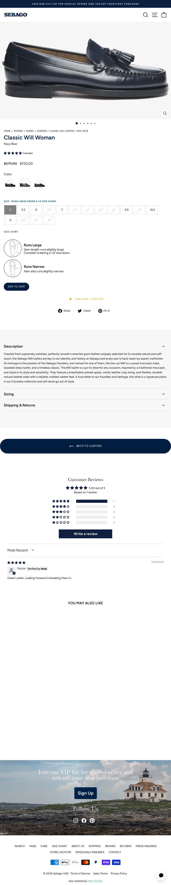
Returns (125, 846)
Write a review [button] (86, 534)
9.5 (126, 209)
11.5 (23, 220)
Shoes (29, 130)
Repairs (110, 846)
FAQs (32, 846)
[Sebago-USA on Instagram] (75, 820)
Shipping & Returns (19, 405)
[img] (16, 562)
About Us (77, 846)
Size (7, 201)
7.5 (75, 209)
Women (18, 130)
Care (44, 846)
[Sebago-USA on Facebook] (83, 820)
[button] (13, 153)
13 (49, 220)
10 (139, 209)
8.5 (101, 209)
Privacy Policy (119, 873)
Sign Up (86, 793)
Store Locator (60, 852)
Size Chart (59, 846)
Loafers (42, 130)
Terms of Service (80, 873)
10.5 (152, 209)
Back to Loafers (88, 445)
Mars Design (95, 881)
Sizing (9, 394)
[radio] (10, 185)
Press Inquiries (146, 846)
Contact (115, 852)
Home (7, 130)
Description (13, 346)
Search (19, 846)
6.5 (49, 209)
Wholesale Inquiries (89, 852)
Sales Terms (100, 873)
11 (10, 220)
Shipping (95, 846)
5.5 (23, 209)
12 (36, 220)
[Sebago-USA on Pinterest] (92, 820)
